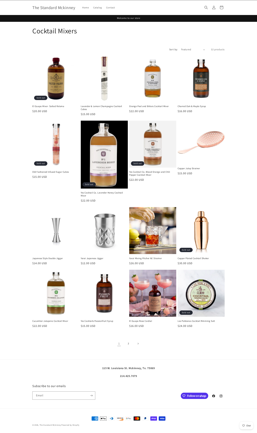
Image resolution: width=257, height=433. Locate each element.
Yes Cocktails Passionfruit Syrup (97, 321)
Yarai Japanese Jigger (92, 258)
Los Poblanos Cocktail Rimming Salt (196, 321)
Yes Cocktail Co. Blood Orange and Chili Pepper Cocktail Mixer (149, 173)
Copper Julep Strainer (189, 168)
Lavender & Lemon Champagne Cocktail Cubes (101, 108)
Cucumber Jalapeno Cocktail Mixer (50, 321)
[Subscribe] (91, 395)
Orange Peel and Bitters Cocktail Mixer (149, 106)
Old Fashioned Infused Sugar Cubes (50, 172)
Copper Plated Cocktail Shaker (193, 258)
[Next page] (138, 343)
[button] (206, 7)
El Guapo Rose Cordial (140, 321)
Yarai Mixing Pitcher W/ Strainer (145, 258)
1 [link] (119, 343)
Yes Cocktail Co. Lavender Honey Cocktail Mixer (102, 194)
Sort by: (173, 49)
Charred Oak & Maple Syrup (192, 106)
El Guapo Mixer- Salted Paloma (48, 106)
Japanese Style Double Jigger (47, 258)
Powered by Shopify (70, 425)
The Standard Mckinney (50, 425)
